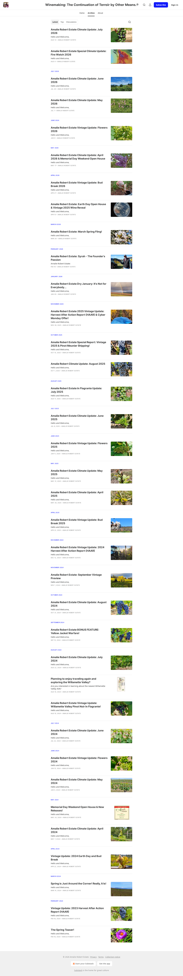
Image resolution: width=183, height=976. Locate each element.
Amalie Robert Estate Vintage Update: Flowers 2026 (79, 129)
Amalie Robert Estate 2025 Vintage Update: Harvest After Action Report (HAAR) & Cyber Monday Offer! (78, 315)
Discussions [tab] (71, 22)
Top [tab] (62, 22)
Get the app (104, 963)
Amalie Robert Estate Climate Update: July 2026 (77, 31)
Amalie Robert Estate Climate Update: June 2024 (77, 732)
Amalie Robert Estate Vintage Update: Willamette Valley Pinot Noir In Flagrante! (76, 705)
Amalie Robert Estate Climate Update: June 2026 (77, 80)
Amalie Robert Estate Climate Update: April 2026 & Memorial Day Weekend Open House (78, 157)
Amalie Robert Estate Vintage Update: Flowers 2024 (79, 759)
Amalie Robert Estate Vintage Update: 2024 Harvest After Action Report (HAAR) (77, 549)
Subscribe (161, 4)
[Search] (144, 5)
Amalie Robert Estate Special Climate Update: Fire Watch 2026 (78, 53)
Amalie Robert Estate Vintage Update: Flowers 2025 (79, 445)
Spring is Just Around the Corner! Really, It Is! (78, 883)
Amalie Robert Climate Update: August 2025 (78, 363)
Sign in (174, 4)
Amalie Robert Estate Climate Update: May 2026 (77, 102)
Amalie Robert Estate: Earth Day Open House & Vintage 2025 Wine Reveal (78, 206)
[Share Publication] (150, 5)
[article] (91, 36)
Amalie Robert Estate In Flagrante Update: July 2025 (76, 390)
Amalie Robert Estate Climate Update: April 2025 (77, 494)
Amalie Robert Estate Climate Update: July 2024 (77, 659)
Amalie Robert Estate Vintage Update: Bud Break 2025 (77, 521)
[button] (82, 13)
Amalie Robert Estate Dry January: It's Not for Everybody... (78, 285)
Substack (78, 970)
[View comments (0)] (70, 43)
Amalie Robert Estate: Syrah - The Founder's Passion (78, 258)
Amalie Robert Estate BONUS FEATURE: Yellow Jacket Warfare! (75, 631)
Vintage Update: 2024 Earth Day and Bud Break (76, 858)
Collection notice (112, 957)
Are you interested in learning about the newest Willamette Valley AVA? (78, 687)
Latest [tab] (55, 22)
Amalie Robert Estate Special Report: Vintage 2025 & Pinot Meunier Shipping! (78, 344)
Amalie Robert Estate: (60, 263)
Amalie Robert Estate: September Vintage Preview (76, 576)
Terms (101, 957)
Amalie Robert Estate (67, 40)
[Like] (52, 43)
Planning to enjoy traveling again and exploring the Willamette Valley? (73, 680)
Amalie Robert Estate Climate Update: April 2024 (77, 830)
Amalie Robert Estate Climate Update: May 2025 (77, 472)
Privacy (93, 957)
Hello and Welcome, (60, 36)
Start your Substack (84, 963)
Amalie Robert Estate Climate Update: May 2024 (77, 781)
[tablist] (64, 22)
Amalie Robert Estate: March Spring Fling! (76, 231)
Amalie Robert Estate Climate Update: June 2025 (77, 417)
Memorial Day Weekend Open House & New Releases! (77, 809)
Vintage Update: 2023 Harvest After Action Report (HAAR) (77, 910)
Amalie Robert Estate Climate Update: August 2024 (79, 604)
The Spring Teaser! (62, 929)
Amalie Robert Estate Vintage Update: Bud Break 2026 (77, 184)
